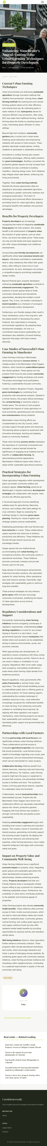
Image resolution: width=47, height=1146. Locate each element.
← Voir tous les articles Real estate (16, 1018)
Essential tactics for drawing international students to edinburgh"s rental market (22, 1068)
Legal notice (6, 1128)
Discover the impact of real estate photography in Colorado (18, 1053)
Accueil (4, 77)
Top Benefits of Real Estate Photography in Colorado (22, 1061)
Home (4, 1115)
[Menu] (42, 2)
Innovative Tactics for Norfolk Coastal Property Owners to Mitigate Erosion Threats (23, 1046)
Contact (5, 1132)
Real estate (9, 45)
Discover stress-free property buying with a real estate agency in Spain (22, 1076)
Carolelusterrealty (12, 1099)
